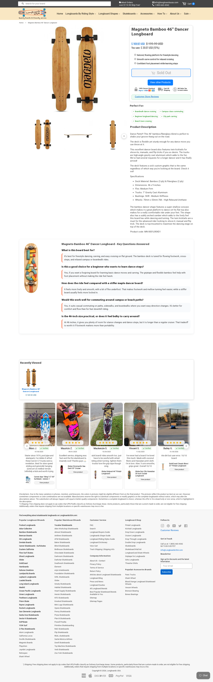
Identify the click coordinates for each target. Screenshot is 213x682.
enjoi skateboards (61, 570)
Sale (186, 13)
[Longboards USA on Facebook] (185, 526)
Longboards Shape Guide (100, 535)
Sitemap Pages (96, 601)
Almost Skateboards (62, 532)
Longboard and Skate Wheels (137, 553)
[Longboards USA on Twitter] (180, 526)
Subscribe (166, 572)
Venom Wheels (131, 587)
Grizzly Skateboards (62, 584)
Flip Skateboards (61, 632)
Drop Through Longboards (135, 539)
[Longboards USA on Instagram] (162, 526)
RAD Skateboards (61, 629)
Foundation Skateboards (64, 573)
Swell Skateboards (62, 643)
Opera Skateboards (62, 608)
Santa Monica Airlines (63, 639)
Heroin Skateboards (62, 594)
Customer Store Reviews (147, 96)
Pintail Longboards (132, 525)
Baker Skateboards (62, 542)
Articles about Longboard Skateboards (105, 575)
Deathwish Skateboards (64, 563)
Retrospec (23, 653)
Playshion (23, 646)
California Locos (25, 636)
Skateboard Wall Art (133, 549)
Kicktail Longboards (133, 529)
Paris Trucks (130, 575)
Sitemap (93, 598)
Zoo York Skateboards (63, 653)
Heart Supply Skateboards (65, 591)
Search (93, 529)
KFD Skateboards (61, 598)
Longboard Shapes (109, 13)
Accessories (146, 13)
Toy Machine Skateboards (65, 646)
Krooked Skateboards (63, 601)
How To (161, 13)
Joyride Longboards (27, 649)
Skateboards (129, 13)
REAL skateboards (62, 636)
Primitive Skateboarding (64, 625)
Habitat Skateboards (62, 587)
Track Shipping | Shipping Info (102, 549)
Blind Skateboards (61, 546)
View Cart (94, 546)
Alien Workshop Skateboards (66, 529)
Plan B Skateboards (62, 618)
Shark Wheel (24, 656)
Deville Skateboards (27, 639)
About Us (175, 13)
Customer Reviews (170, 530)
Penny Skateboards (62, 611)
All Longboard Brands (98, 588)
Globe (56, 580)
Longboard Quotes (97, 585)
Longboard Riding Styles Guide (102, 539)
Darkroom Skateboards (63, 556)
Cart (191, 4)
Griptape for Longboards (135, 556)
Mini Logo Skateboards (63, 605)
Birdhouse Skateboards (64, 549)
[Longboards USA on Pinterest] (168, 526)
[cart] (184, 4)
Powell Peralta (60, 622)
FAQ (91, 525)
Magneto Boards (26, 643)
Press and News (96, 581)
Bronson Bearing (132, 591)
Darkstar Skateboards (63, 560)
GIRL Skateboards (61, 577)
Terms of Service (97, 568)
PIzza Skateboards (62, 615)
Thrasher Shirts (131, 563)
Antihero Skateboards (63, 535)
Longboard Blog (96, 578)
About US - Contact (97, 561)
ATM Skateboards (61, 539)
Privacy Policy (95, 564)
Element (57, 567)
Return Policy (95, 571)
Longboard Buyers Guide (100, 532)
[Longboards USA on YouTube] (174, 526)
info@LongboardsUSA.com (172, 550)
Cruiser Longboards (133, 535)
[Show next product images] (124, 136)
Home (60, 13)
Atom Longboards (26, 632)
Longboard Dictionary (98, 542)
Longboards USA (114, 671)
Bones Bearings (131, 594)
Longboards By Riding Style (79, 13)
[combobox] (64, 3)
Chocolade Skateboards (64, 553)
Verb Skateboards (61, 649)
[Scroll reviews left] (27, 446)
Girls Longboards (132, 560)
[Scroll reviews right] (186, 446)
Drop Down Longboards (134, 532)
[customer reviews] (161, 40)
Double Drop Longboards (135, 542)
